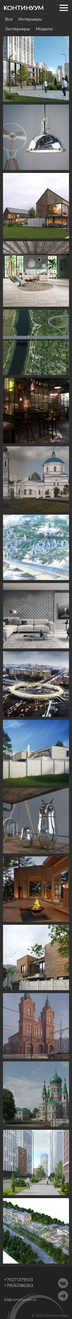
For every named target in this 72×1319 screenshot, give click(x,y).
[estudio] (36, 137)
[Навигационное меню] (64, 8)
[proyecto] (36, 274)
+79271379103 (18, 1279)
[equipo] (36, 69)
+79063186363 (18, 1285)
